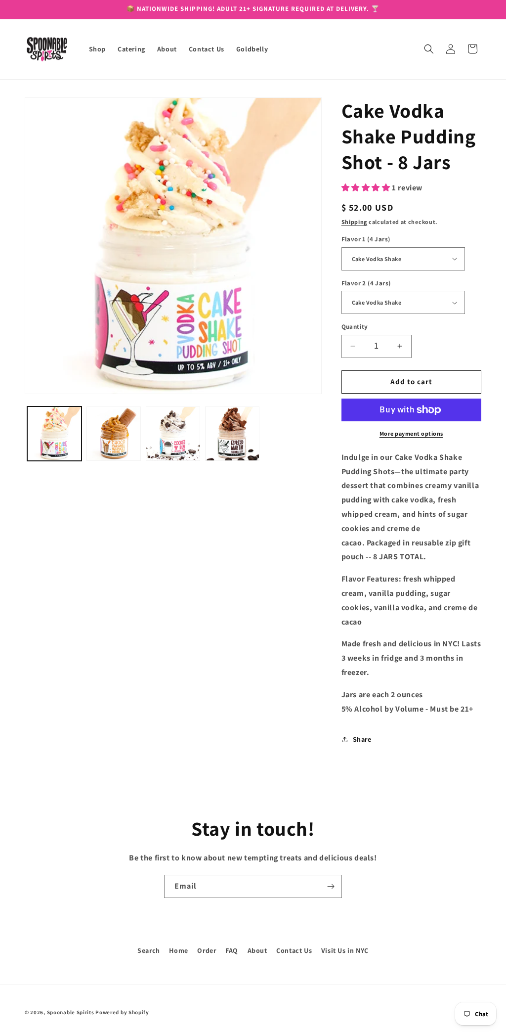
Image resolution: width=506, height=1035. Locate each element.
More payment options (411, 433)
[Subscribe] (330, 886)
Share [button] (362, 739)
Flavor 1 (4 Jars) (365, 239)
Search (148, 950)
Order (206, 950)
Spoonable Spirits (70, 1012)
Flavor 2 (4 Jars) (366, 283)
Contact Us (294, 950)
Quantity (354, 326)
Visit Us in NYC (345, 950)
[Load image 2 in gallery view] (113, 433)
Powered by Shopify (122, 1012)
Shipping (354, 221)
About (257, 950)
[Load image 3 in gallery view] (173, 433)
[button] (429, 49)
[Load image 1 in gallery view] (54, 433)
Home (178, 950)
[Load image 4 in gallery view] (232, 433)
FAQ (231, 950)
